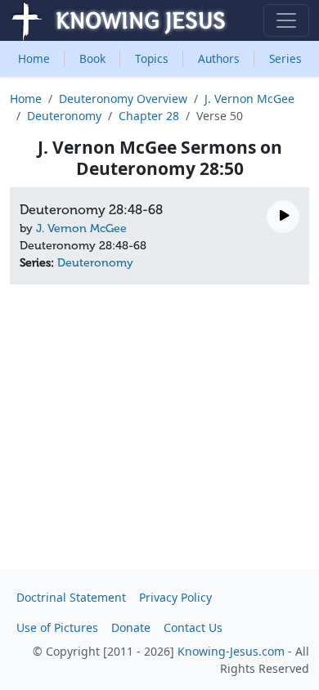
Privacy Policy (175, 597)
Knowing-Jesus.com (231, 651)
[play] (283, 216)
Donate (131, 627)
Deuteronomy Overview (123, 98)
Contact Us (193, 627)
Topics (151, 58)
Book (92, 58)
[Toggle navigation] (286, 20)
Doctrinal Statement (71, 597)
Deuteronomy (64, 115)
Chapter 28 (149, 115)
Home (34, 58)
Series (285, 58)
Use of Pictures (57, 627)
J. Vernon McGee (249, 98)
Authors (219, 58)
